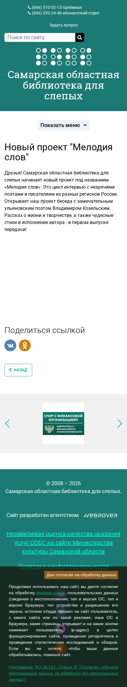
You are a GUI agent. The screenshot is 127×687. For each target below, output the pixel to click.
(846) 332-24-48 (47, 13)
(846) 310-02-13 (47, 7)
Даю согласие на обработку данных (81, 574)
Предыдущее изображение (9, 423)
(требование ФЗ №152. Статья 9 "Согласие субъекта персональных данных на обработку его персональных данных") (63, 673)
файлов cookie (50, 592)
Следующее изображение (118, 423)
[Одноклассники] (25, 345)
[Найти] (79, 37)
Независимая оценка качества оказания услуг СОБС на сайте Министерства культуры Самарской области (63, 542)
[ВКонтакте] (10, 345)
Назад (19, 370)
